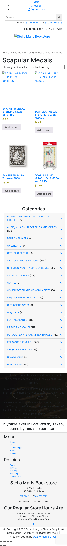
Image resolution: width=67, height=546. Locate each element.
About (12, 450)
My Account (37, 9)
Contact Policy (16, 476)
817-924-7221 (34, 22)
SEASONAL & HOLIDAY (19, 349)
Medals (40, 52)
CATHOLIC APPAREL (18, 253)
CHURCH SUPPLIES (18, 275)
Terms (12, 465)
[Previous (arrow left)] (1, 545)
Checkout (36, 5)
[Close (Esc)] (11, 541)
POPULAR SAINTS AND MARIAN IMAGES (29, 334)
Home (5, 52)
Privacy (13, 468)
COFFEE (11, 282)
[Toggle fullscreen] (4, 541)
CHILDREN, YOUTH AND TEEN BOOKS (28, 267)
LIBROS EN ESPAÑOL (18, 327)
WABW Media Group (45, 536)
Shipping (14, 473)
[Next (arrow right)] (4, 545)
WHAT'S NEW (14, 364)
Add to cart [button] (12, 127)
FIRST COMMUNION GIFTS (22, 297)
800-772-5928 (53, 22)
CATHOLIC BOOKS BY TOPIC (23, 260)
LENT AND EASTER (17, 319)
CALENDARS (14, 245)
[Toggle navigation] (11, 44)
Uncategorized (15, 356)
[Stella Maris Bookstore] (32, 36)
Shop (12, 445)
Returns (13, 471)
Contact (13, 453)
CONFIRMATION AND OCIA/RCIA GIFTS (28, 290)
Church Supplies (17, 447)
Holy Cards (13, 312)
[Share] (8, 541)
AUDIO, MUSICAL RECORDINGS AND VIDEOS (32, 227)
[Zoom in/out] (1, 541)
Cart (36, 1)
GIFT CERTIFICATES (18, 305)
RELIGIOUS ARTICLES (22, 52)
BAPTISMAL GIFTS (17, 238)
